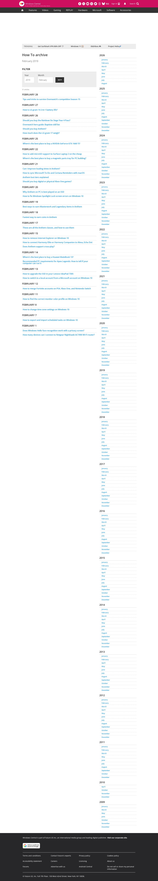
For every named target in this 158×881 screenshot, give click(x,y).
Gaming (57, 10)
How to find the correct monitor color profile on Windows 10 (51, 299)
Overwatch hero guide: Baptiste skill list (41, 124)
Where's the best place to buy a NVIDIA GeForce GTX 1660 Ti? (51, 143)
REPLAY (69, 10)
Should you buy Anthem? (34, 128)
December (105, 130)
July (103, 80)
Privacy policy (84, 855)
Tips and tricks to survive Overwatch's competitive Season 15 (51, 99)
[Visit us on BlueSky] (103, 3)
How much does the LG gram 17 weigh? (41, 133)
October (105, 123)
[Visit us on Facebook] (79, 3)
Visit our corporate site (117, 838)
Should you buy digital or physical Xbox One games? (47, 181)
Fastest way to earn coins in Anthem (40, 217)
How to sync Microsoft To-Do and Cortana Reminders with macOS (54, 173)
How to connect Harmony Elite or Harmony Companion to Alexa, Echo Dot (57, 242)
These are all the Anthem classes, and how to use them (48, 227)
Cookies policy (113, 855)
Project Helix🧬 (114, 46)
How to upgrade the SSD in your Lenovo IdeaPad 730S (48, 273)
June (103, 76)
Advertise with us (58, 866)
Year (27, 75)
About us (111, 861)
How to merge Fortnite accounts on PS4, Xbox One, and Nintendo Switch (57, 288)
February (105, 63)
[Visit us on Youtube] (87, 3)
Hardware (82, 10)
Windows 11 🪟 (77, 46)
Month (41, 75)
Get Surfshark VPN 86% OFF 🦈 (51, 46)
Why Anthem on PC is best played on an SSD (43, 192)
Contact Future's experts (61, 855)
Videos (45, 10)
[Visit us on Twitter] (83, 3)
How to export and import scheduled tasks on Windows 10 (50, 320)
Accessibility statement (32, 861)
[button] (134, 3)
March (104, 66)
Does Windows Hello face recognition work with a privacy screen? (53, 330)
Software (111, 10)
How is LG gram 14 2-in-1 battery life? (40, 109)
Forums (26, 866)
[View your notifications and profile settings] (124, 3)
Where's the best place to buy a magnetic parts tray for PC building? (54, 158)
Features (33, 10)
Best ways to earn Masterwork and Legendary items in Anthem (52, 206)
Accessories (125, 10)
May (103, 73)
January (105, 60)
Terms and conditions (32, 855)
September (106, 120)
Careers (54, 861)
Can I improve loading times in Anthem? (41, 168)
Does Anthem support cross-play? (39, 246)
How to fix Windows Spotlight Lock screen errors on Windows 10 (53, 196)
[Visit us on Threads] (99, 3)
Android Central (85, 866)
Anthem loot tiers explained (36, 177)
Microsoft (97, 10)
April (103, 70)
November (106, 127)
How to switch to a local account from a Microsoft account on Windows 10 (57, 278)
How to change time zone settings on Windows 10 (46, 309)
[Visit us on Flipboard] (95, 3)
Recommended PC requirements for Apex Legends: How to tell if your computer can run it (55, 262)
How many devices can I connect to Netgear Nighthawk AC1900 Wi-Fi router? (59, 334)
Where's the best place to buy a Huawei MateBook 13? (48, 257)
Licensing (83, 861)
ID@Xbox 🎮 (96, 46)
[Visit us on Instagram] (91, 3)
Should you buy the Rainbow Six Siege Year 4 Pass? (46, 120)
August (104, 83)
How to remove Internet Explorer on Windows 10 (46, 238)
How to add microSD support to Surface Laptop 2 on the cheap (52, 154)
